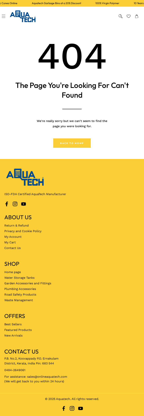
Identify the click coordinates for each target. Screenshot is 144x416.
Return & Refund (16, 225)
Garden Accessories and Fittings (27, 283)
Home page (12, 272)
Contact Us (12, 248)
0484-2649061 (14, 370)
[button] (4, 16)
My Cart (10, 242)
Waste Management (18, 300)
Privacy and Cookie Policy (22, 231)
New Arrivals (13, 335)
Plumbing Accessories (20, 289)
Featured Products (18, 330)
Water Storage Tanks (19, 277)
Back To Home (72, 143)
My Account (13, 236)
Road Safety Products (20, 294)
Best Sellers (13, 324)
